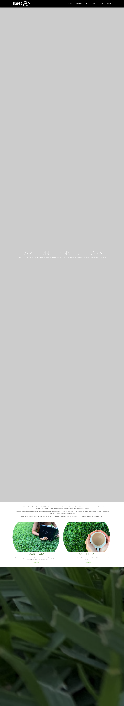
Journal (101, 3)
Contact (108, 3)
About (70, 3)
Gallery (94, 3)
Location (79, 3)
